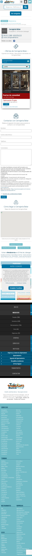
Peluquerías (19, 437)
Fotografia (4, 447)
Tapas (3, 526)
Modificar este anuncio (9, 247)
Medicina (19, 536)
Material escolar (21, 534)
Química (19, 545)
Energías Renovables (7, 439)
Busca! (25, 7)
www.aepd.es (4, 187)
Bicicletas (3, 470)
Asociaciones (5, 419)
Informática (19, 461)
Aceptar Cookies (16, 288)
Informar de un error (24, 247)
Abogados (4, 410)
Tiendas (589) (16, 317)
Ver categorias (15, 13)
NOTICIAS (16, 349)
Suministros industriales (23, 551)
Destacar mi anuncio (16, 244)
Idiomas (18, 410)
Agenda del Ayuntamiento (17, 358)
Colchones (4, 474)
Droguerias (4, 485)
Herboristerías (5, 498)
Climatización (5, 428)
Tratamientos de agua (23, 554)
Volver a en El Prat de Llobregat (16, 252)
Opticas (18, 477)
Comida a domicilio (4, 512)
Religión (18, 443)
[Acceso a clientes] (25, 1)
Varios (18, 498)
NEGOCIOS (16, 312)
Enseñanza (4, 441)
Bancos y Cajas (5, 423)
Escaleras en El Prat (6, 255)
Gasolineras (4, 448)
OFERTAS (16, 338)
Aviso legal (19, 397)
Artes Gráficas (20, 516)
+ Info (6, 104)
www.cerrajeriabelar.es (11, 37)
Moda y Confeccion (21, 472)
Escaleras (28, 257)
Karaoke (3, 547)
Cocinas (3, 472)
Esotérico (3, 488)
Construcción (5, 430)
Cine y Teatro (3, 544)
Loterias (18, 428)
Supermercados (20, 494)
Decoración (4, 481)
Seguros (18, 450)
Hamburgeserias (4, 515)
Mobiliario (19, 539)
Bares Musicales (4, 537)
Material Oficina (20, 466)
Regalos (18, 490)
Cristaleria (4, 432)
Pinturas (18, 487)
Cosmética (19, 517)
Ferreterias (4, 492)
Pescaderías (19, 485)
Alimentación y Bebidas (23, 512)
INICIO (16, 307)
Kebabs (3, 519)
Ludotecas (19, 430)
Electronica (20, 523)
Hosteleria (4, 454)
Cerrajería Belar (14, 29)
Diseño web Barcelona (11, 392)
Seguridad (19, 547)
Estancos (3, 490)
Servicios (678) (16, 321)
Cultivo (3, 479)
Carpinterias (4, 426)
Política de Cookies (19, 399)
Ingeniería (18, 415)
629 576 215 (17, 35)
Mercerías (18, 470)
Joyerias (18, 463)
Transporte (20, 552)
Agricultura (19, 508)
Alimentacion (4, 463)
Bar (2, 508)
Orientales (4, 521)
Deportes (3, 483)
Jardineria (18, 423)
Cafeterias (4, 540)
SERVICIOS (16, 343)
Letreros (18, 425)
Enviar (4, 197)
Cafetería (3, 510)
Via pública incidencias (17, 361)
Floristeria (4, 494)
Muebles (18, 476)
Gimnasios (4, 450)
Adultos (3, 461)
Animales (3, 465)
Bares (2, 535)
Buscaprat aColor (22, 392)
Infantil (18, 413)
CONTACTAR (16, 373)
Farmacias (4, 443)
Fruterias (3, 496)
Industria (19, 528)
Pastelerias (19, 483)
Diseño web (4, 435)
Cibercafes (4, 542)
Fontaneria (4, 445)
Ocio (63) (16, 329)
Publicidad (19, 439)
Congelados (4, 476)
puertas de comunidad (19, 257)
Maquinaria (20, 532)
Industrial (18, 412)
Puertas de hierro (9, 257)
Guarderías (4, 452)
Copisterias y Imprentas (7, 477)
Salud (17, 448)
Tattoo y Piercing (20, 496)
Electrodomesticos (6, 487)
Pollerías (18, 488)
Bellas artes (4, 466)
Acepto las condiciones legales (12, 194)
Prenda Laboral (21, 543)
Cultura (18, 519)
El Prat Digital (17, 364)
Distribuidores (20, 521)
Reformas (19, 441)
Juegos (18, 465)
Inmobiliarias (19, 417)
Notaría (18, 435)
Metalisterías (12, 21)
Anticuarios (4, 415)
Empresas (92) (16, 333)
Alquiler (3, 413)
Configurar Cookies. (22, 283)
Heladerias (4, 517)
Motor (17, 474)
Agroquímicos (20, 510)
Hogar (3, 499)
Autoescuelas (5, 421)
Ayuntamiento (17, 355)
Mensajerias (19, 432)
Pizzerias (3, 523)
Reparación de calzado (22, 445)
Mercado (18, 468)
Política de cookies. (10, 283)
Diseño (3, 434)
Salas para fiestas (4, 550)
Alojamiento (4, 412)
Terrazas (3, 528)
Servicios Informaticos (23, 549)
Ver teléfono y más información (10, 106)
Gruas (18, 525)
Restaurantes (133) (16, 325)
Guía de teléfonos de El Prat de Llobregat (16, 395)
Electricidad (4, 437)
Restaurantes (4, 524)
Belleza (3, 425)
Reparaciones (20, 447)
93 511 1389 (8, 35)
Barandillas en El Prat (16, 255)
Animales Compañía (22, 514)
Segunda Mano (20, 492)
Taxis (17, 454)
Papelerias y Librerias (22, 481)
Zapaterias (19, 499)
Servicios (4, 21)
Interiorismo (19, 421)
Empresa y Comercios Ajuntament (17, 353)
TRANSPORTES (16, 368)
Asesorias (4, 417)
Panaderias (19, 479)
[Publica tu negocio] (30, 1)
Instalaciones (19, 419)
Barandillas (15, 256)
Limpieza (18, 426)
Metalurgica (20, 538)
